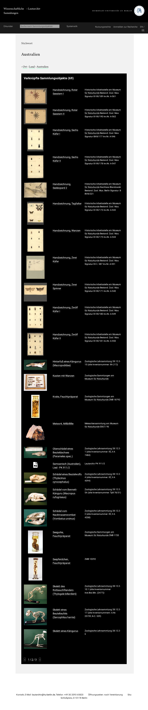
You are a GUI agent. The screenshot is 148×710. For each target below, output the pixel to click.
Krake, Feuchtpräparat (65, 396)
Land (32, 66)
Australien (42, 66)
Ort (25, 66)
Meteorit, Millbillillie (63, 423)
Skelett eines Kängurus (65, 630)
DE (143, 30)
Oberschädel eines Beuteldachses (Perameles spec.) (63, 452)
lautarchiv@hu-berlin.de (43, 694)
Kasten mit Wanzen (63, 375)
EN (141, 27)
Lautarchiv (34, 8)
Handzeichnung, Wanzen (66, 230)
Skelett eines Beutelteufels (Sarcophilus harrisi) (64, 613)
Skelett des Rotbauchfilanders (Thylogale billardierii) (65, 590)
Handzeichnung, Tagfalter (67, 203)
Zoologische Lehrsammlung (98, 361)
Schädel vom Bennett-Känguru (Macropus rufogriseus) (65, 493)
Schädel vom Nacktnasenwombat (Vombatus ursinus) (64, 515)
